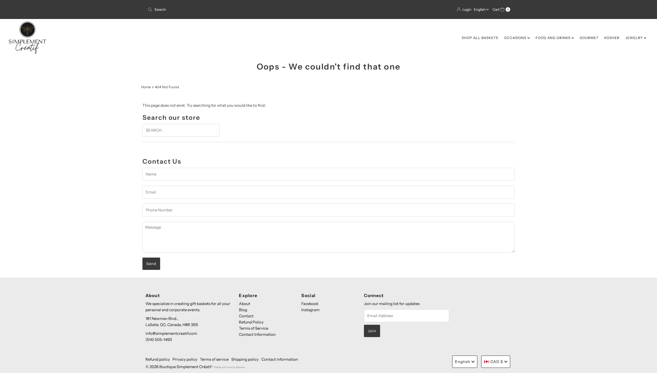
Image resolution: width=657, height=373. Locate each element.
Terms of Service (253, 328)
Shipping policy (245, 359)
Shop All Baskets (480, 38)
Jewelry (634, 38)
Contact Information (257, 334)
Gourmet (589, 38)
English (480, 9)
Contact (246, 315)
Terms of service (214, 359)
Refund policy (158, 359)
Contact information (279, 359)
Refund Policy (251, 322)
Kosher (612, 38)
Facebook (309, 303)
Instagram (310, 309)
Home (146, 87)
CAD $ (496, 361)
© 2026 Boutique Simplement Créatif (178, 366)
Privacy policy (184, 359)
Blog (243, 309)
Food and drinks (554, 38)
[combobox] (236, 9)
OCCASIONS (515, 38)
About (244, 303)
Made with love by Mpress (229, 367)
